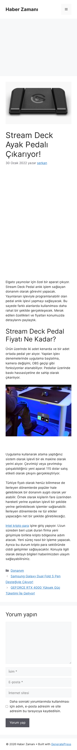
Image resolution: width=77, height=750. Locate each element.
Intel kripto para (17, 526)
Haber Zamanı (22, 9)
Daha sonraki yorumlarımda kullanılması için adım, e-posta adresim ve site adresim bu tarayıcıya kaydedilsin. (39, 706)
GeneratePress (61, 744)
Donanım (17, 570)
